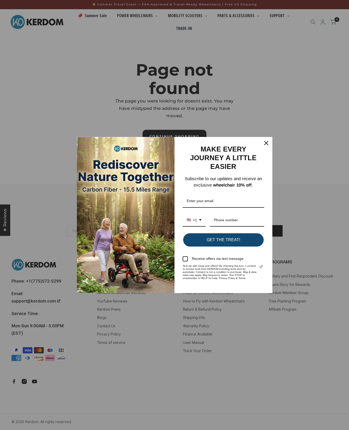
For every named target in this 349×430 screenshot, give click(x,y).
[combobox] (194, 220)
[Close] (266, 143)
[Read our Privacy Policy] (261, 267)
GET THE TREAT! (223, 240)
